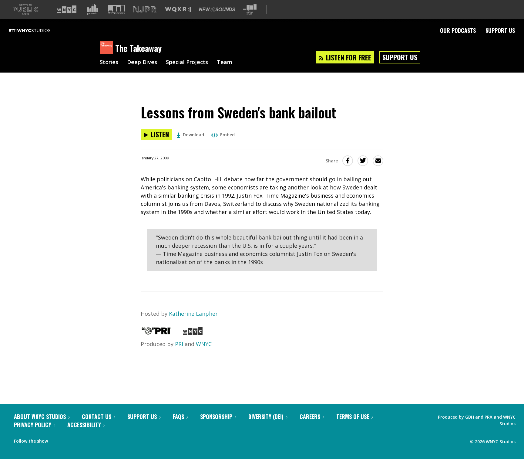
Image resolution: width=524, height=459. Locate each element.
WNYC (204, 344)
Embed (227, 135)
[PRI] (156, 332)
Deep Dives (142, 62)
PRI (179, 344)
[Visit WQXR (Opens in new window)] (178, 9)
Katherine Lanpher (193, 313)
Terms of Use (352, 416)
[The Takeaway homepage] (107, 48)
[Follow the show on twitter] (68, 440)
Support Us (500, 30)
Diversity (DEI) (266, 416)
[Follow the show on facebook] (56, 440)
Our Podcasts (458, 30)
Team (224, 62)
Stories (109, 62)
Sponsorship (216, 416)
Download (193, 135)
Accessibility (84, 425)
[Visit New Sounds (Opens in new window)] (217, 9)
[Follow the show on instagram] (80, 440)
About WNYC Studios (40, 416)
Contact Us (96, 416)
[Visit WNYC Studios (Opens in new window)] (116, 9)
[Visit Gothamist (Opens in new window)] (92, 9)
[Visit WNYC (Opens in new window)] (66, 9)
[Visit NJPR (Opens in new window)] (144, 9)
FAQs (178, 416)
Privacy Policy (32, 425)
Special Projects (187, 62)
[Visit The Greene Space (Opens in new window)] (250, 9)
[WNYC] (193, 332)
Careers (310, 416)
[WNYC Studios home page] (37, 30)
